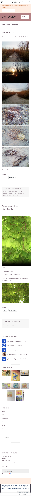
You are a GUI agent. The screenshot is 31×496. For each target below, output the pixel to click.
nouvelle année (12, 193)
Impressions (5, 418)
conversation (14, 324)
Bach (6, 191)
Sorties (3, 425)
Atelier (3, 411)
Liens (3, 422)
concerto (11, 191)
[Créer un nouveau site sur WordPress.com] (15, 2)
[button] (6, 373)
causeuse (7, 324)
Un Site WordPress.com (8, 481)
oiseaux (10, 326)
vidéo (14, 326)
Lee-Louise (9, 17)
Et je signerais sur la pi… (20, 350)
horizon (20, 191)
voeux (16, 195)
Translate (14, 474)
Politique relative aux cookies (15, 489)
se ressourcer (10, 195)
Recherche (13, 10)
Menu (26, 17)
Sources (4, 429)
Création (4, 415)
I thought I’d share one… (20, 341)
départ (15, 191)
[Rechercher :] (15, 437)
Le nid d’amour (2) (18, 345)
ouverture (19, 193)
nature (5, 193)
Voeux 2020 (8, 32)
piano (4, 195)
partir (24, 193)
